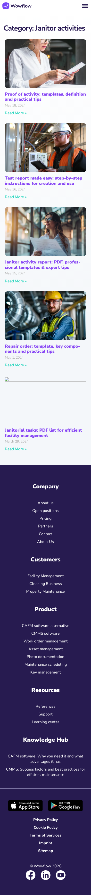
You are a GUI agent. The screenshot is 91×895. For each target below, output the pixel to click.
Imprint (45, 843)
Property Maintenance (45, 591)
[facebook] (30, 875)
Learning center (45, 722)
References (46, 706)
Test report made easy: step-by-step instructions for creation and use (43, 180)
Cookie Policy (46, 827)
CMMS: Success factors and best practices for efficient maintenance (45, 772)
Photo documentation (45, 656)
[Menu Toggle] (85, 5)
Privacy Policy (45, 819)
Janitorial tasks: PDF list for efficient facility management (43, 432)
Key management (45, 672)
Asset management (45, 649)
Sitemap (45, 851)
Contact (45, 534)
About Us (45, 541)
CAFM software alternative (45, 625)
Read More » (16, 113)
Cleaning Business (45, 583)
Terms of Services (45, 835)
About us (46, 503)
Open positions (45, 510)
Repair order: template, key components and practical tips (42, 348)
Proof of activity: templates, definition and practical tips (45, 96)
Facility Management (45, 576)
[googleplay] (65, 805)
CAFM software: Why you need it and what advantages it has (45, 759)
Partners (45, 526)
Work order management (46, 641)
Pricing (45, 518)
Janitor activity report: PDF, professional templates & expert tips (42, 264)
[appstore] (25, 805)
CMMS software (45, 633)
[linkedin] (45, 875)
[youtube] (61, 875)
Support (46, 714)
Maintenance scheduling (46, 664)
